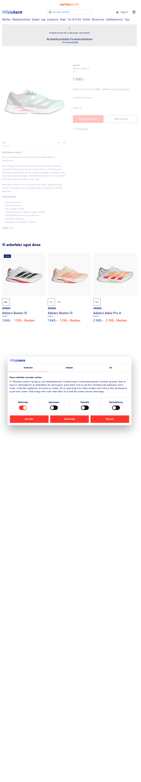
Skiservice (98, 19)
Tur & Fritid (74, 19)
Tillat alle (109, 419)
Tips (127, 19)
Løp (43, 19)
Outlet (86, 19)
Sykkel (35, 19)
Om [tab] (110, 368)
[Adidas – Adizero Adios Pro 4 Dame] (115, 287)
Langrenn (53, 19)
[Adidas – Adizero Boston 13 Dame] (24, 287)
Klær (63, 19)
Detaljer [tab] (69, 368)
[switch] (54, 408)
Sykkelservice (114, 19)
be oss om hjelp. (72, 42)
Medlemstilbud (21, 19)
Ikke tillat (29, 419)
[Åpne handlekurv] (134, 12)
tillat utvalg (69, 419)
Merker (6, 19)
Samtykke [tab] (28, 368)
